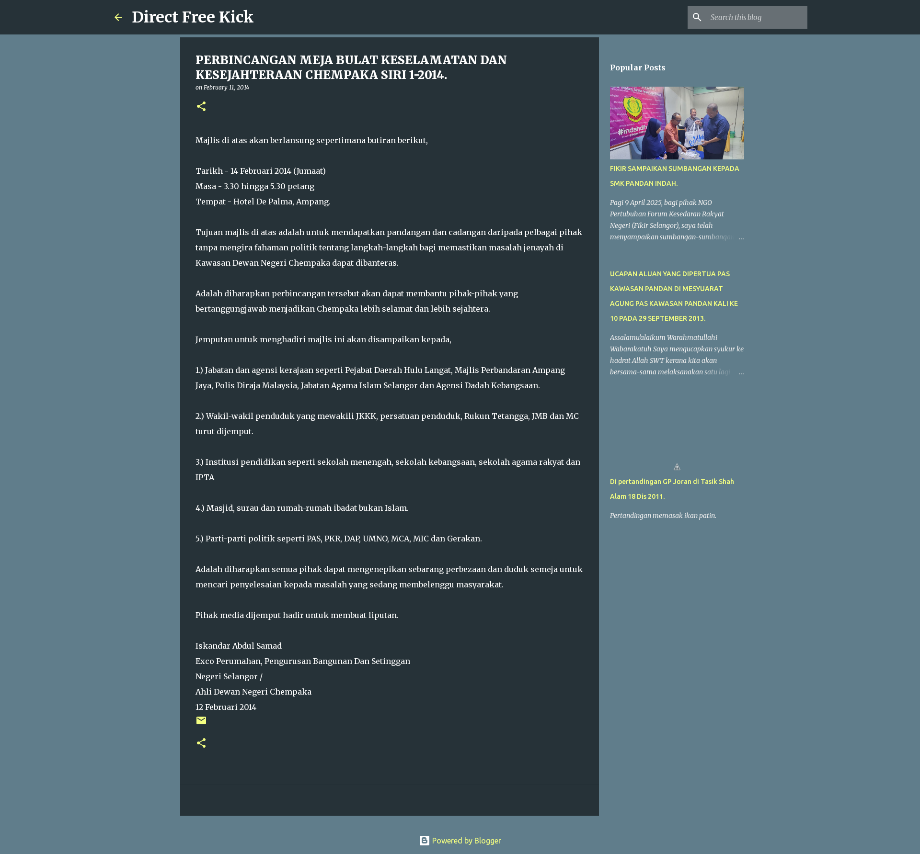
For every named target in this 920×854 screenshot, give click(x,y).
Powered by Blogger (465, 840)
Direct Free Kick (193, 17)
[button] (201, 107)
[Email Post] (201, 724)
